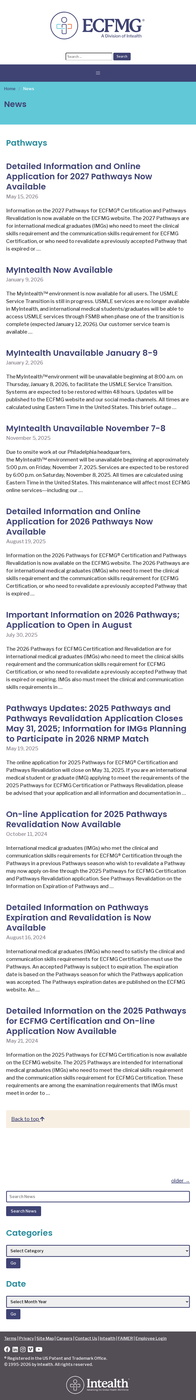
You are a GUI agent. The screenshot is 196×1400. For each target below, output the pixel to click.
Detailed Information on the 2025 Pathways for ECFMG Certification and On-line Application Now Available (96, 1021)
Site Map (45, 1338)
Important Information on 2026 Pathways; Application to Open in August (93, 620)
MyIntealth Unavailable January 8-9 (82, 353)
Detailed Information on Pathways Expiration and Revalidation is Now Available (78, 917)
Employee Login (151, 1338)
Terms (10, 1338)
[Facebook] (7, 1350)
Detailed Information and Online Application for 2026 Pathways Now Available (79, 521)
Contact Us (86, 1338)
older (180, 1181)
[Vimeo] (30, 1350)
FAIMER (125, 1338)
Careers (64, 1338)
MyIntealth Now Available (59, 270)
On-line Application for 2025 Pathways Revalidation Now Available (86, 819)
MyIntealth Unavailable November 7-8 (86, 428)
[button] (98, 73)
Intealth (107, 1338)
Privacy (26, 1338)
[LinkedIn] (15, 1350)
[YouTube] (38, 1350)
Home (10, 88)
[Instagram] (23, 1350)
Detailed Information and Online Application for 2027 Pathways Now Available (79, 176)
